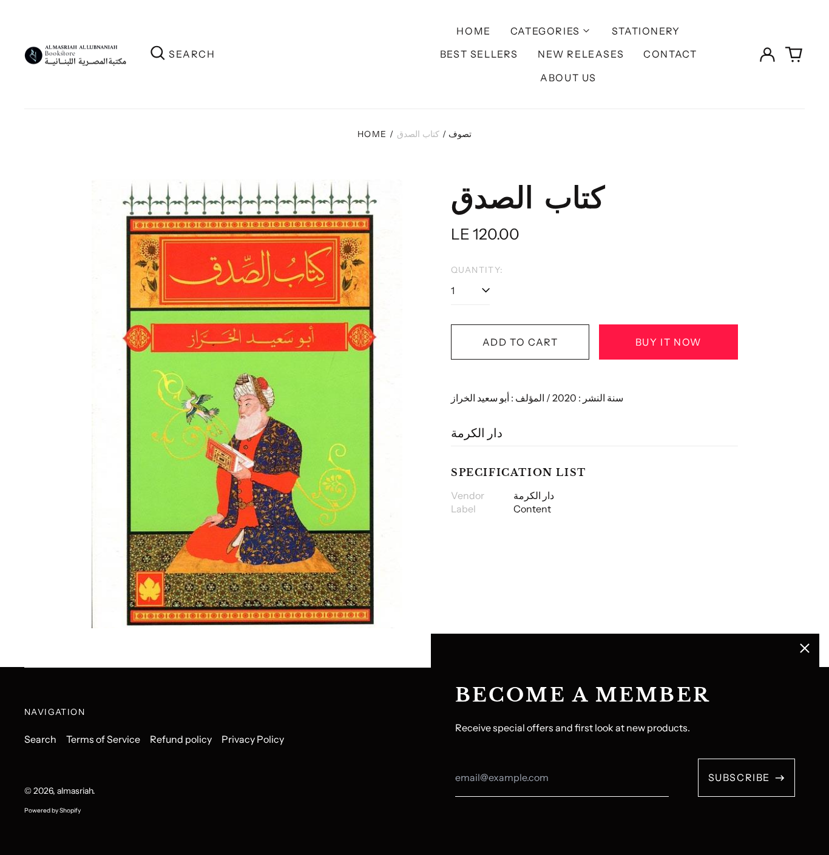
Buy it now (668, 342)
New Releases (581, 54)
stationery (646, 31)
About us (568, 78)
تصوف (460, 134)
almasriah (75, 790)
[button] (794, 54)
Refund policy (181, 739)
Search (40, 739)
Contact (670, 54)
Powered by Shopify (52, 810)
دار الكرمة (476, 433)
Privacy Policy (253, 739)
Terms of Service (103, 739)
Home (473, 31)
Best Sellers (479, 54)
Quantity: (477, 269)
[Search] (158, 54)
